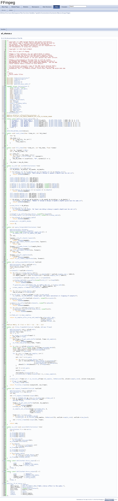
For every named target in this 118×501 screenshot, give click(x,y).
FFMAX (27, 287)
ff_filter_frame (20, 385)
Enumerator (53, 13)
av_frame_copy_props (20, 342)
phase (16, 101)
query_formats (20, 227)
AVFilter (10, 483)
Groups (64, 13)
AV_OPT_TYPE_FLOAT (55, 120)
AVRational (57, 379)
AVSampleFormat (28, 232)
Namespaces (16, 13)
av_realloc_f (23, 184)
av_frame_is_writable (20, 335)
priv (29, 168)
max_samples (17, 107)
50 (4, 99)
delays (17, 95)
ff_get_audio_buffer (29, 339)
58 (4, 109)
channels (16, 108)
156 (4, 227)
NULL (69, 122)
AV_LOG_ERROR (26, 173)
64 (4, 116)
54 (4, 104)
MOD (32, 360)
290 (4, 388)
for (14, 353)
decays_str (18, 91)
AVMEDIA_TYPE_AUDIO (31, 464)
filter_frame (19, 327)
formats (25, 229)
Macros (59, 13)
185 (4, 262)
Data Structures (7, 13)
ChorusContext (23, 86)
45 (4, 93)
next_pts (19, 111)
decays (17, 96)
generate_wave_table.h (22, 84)
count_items (20, 133)
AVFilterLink (29, 262)
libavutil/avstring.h (21, 78)
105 (4, 166)
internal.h (18, 83)
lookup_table (21, 103)
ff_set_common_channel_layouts (25, 241)
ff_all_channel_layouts (25, 238)
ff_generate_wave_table (21, 285)
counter (16, 104)
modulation (16, 109)
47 (4, 96)
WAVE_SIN (33, 285)
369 (4, 483)
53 (4, 103)
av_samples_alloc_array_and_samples (27, 317)
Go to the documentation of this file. (11, 38)
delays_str (18, 90)
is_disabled (37, 398)
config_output (20, 262)
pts (26, 379)
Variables (32, 13)
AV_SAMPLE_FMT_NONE (34, 233)
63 (4, 115)
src (34, 264)
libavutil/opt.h (19, 79)
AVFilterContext (30, 166)
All (1, 13)
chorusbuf (20, 99)
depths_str (18, 93)
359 (4, 471)
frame (49, 327)
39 (4, 86)
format (49, 321)
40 (4, 87)
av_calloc (22, 214)
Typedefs (38, 13)
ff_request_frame (20, 395)
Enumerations (45, 13)
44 (4, 92)
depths (17, 98)
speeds (17, 97)
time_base (84, 417)
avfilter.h (18, 81)
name (15, 463)
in (24, 354)
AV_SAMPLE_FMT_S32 (43, 285)
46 (4, 95)
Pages (68, 13)
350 (4, 460)
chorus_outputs (30, 471)
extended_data (48, 347)
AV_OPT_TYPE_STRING (55, 122)
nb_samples (51, 339)
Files (21, 13)
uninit (24, 427)
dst (34, 329)
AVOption (19, 119)
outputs (13, 494)
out (21, 354)
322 (4, 427)
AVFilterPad (21, 460)
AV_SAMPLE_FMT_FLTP (19, 233)
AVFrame (43, 327)
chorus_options (28, 119)
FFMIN (27, 399)
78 (4, 133)
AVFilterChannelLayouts (18, 231)
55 (4, 105)
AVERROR (20, 174)
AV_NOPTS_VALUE (25, 221)
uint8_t (12, 99)
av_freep (13, 433)
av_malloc (31, 280)
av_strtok (25, 156)
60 (4, 111)
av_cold (14, 166)
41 (4, 89)
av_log (15, 173)
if (10, 294)
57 (4, 108)
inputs (33, 395)
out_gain (24, 89)
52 (4, 102)
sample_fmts (38, 232)
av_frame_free (17, 382)
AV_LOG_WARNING (27, 296)
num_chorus (16, 105)
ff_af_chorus (18, 483)
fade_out (16, 110)
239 (4, 327)
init (22, 166)
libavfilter (3, 29)
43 (4, 91)
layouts (30, 231)
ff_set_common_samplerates (24, 258)
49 (4, 98)
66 (4, 119)
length (16, 102)
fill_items (19, 147)
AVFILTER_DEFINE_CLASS (14, 131)
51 (4, 101)
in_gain (16, 89)
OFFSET (36, 120)
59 (4, 110)
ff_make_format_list (24, 246)
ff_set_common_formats (22, 250)
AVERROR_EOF (22, 398)
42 (4, 90)
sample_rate (63, 274)
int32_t (12, 103)
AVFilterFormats (15, 229)
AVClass (16, 87)
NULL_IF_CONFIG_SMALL (29, 486)
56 (4, 107)
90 (4, 147)
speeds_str (18, 92)
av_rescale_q (34, 379)
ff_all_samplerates (24, 255)
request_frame (20, 388)
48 (4, 97)
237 (4, 324)
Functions (26, 13)
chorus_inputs (30, 460)
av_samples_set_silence (21, 409)
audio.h (16, 80)
